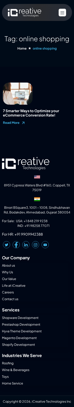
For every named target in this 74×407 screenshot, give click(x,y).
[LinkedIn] (25, 244)
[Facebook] (16, 244)
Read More (11, 122)
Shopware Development (20, 318)
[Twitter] (6, 244)
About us (8, 265)
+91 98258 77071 (37, 226)
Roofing (8, 363)
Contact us (10, 299)
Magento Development (19, 338)
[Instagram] (35, 244)
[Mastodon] (45, 244)
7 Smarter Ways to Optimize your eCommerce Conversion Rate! (31, 112)
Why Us (7, 272)
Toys (5, 376)
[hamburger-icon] (62, 12)
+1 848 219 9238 (36, 221)
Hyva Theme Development (22, 331)
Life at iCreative (13, 285)
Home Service (12, 383)
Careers (8, 292)
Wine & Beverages (15, 370)
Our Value (9, 279)
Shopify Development (18, 344)
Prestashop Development (21, 324)
